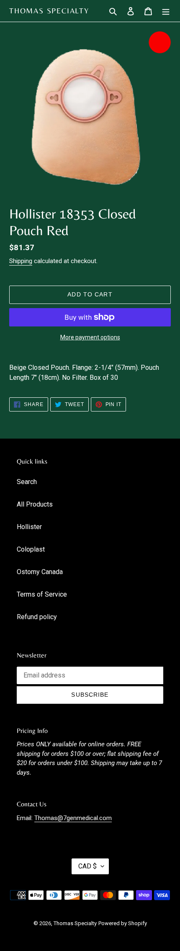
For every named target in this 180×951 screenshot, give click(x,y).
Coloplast (31, 549)
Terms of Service (42, 594)
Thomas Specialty (49, 10)
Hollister (29, 527)
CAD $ (87, 866)
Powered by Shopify (122, 923)
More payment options (90, 337)
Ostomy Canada (40, 572)
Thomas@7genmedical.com (73, 818)
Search (27, 482)
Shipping (20, 261)
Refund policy (37, 617)
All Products (35, 504)
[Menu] (166, 11)
